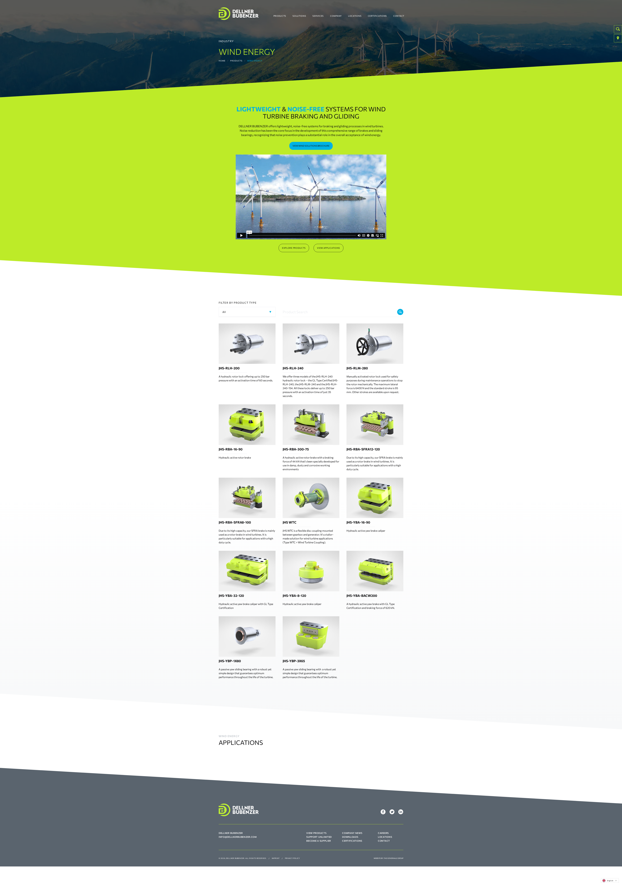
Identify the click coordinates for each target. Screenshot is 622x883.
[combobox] (610, 880)
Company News (352, 833)
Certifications (377, 16)
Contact (398, 16)
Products (279, 16)
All (224, 311)
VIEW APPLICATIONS (328, 248)
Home (222, 61)
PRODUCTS (236, 61)
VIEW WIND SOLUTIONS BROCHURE (311, 145)
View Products (316, 833)
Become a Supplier (318, 840)
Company (336, 16)
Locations (354, 16)
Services (318, 16)
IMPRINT (276, 858)
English (610, 880)
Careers (383, 833)
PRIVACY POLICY (292, 858)
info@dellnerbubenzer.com (238, 836)
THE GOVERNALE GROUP (393, 858)
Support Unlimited (319, 836)
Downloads (350, 836)
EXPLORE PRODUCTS (294, 248)
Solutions (299, 16)
